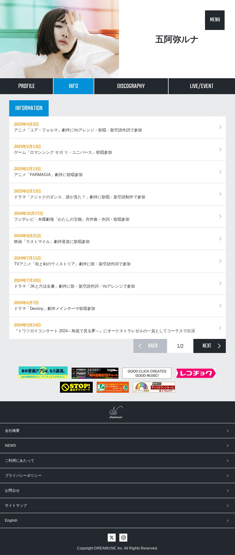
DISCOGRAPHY (131, 86)
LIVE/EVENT (202, 86)
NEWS (10, 445)
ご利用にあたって (19, 460)
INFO (73, 86)
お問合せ (12, 490)
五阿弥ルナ (177, 39)
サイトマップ (16, 505)
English (11, 520)
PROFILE (26, 86)
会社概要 (12, 430)
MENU (215, 20)
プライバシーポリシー (23, 475)
